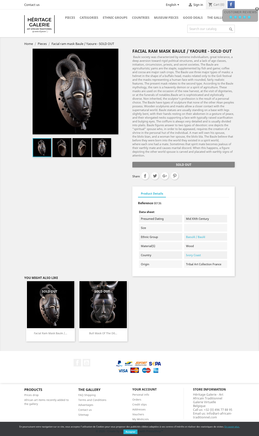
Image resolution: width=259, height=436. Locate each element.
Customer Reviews (240, 12)
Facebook (77, 362)
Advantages (85, 405)
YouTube (86, 362)
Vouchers (138, 414)
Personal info (140, 394)
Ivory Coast (193, 255)
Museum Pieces (166, 18)
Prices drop (31, 395)
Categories (89, 18)
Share (145, 176)
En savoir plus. (232, 426)
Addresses (139, 409)
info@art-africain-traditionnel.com (212, 415)
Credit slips (139, 404)
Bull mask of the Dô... (103, 333)
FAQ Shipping (87, 395)
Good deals (193, 18)
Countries (140, 18)
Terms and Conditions (92, 400)
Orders (136, 399)
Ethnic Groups (115, 18)
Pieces (70, 18)
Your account (144, 389)
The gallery (217, 18)
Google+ (165, 176)
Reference (145, 203)
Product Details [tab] (152, 193)
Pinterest (174, 176)
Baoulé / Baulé (195, 237)
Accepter (130, 431)
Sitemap (83, 414)
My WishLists (140, 419)
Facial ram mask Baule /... (50, 333)
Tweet (155, 176)
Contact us (32, 5)
